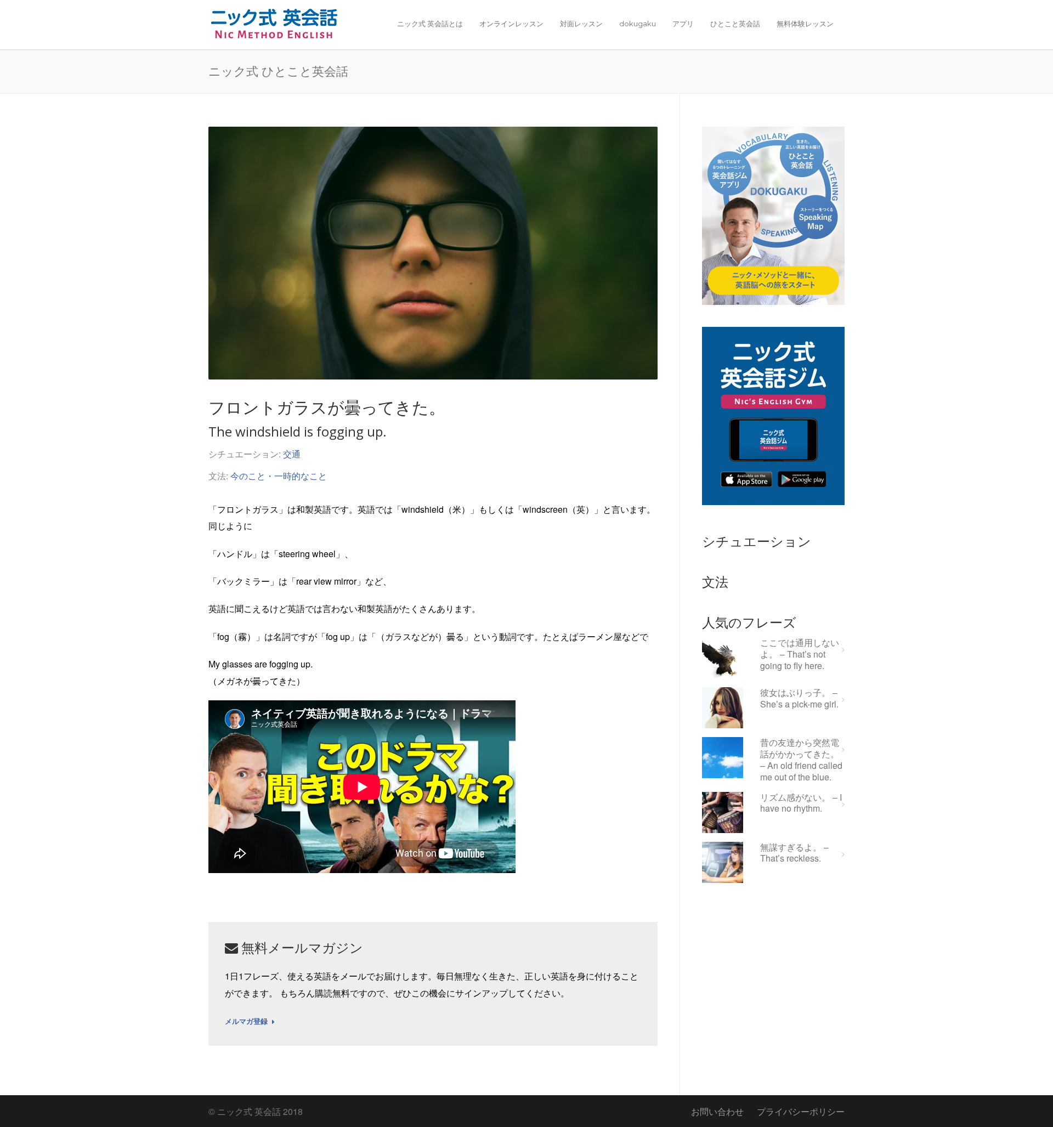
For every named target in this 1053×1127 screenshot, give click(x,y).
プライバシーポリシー (801, 1111)
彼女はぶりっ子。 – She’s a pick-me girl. (799, 698)
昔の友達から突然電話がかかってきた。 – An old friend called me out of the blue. (801, 760)
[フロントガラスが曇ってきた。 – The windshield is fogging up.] (433, 253)
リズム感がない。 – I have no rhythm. (801, 803)
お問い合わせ (717, 1111)
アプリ (683, 23)
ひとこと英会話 (735, 23)
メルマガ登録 (246, 1022)
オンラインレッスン (511, 23)
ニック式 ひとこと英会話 (278, 71)
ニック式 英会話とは (430, 23)
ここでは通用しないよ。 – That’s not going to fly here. (799, 654)
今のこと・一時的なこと (278, 475)
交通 (292, 454)
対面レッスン (581, 23)
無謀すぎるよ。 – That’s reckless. (794, 853)
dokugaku (637, 23)
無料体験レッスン (805, 23)
